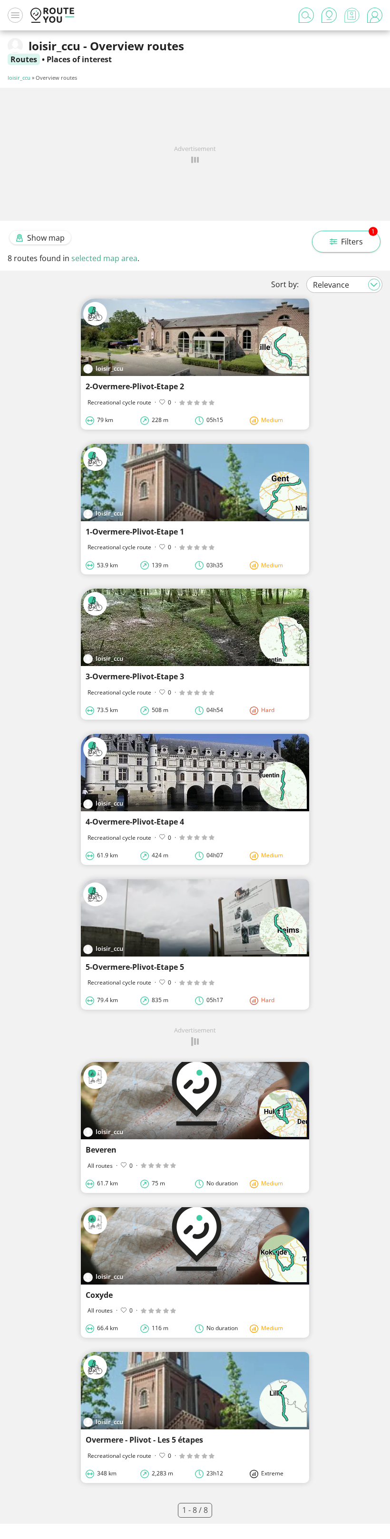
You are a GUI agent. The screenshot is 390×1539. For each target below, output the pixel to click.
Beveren (101, 1150)
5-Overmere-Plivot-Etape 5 (135, 967)
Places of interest (79, 59)
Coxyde (99, 1295)
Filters (358, 239)
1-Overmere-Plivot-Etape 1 (135, 531)
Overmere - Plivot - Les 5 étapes (144, 1440)
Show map (46, 238)
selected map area (104, 258)
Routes (23, 59)
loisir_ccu (19, 77)
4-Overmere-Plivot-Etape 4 (135, 821)
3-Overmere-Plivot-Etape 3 (135, 676)
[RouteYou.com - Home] (52, 15)
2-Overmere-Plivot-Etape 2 (135, 386)
